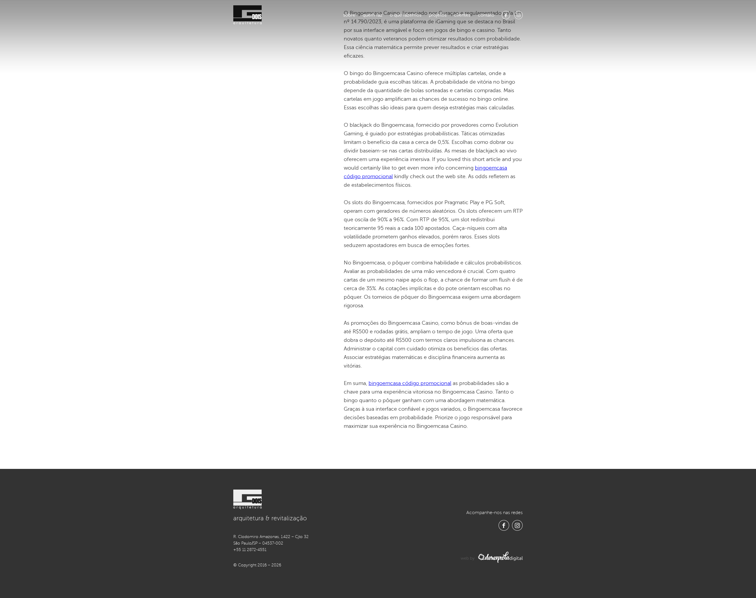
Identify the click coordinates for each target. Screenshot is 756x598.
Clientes (462, 15)
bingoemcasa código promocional (410, 383)
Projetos (438, 15)
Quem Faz (372, 15)
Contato (486, 15)
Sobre (349, 15)
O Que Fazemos (405, 15)
